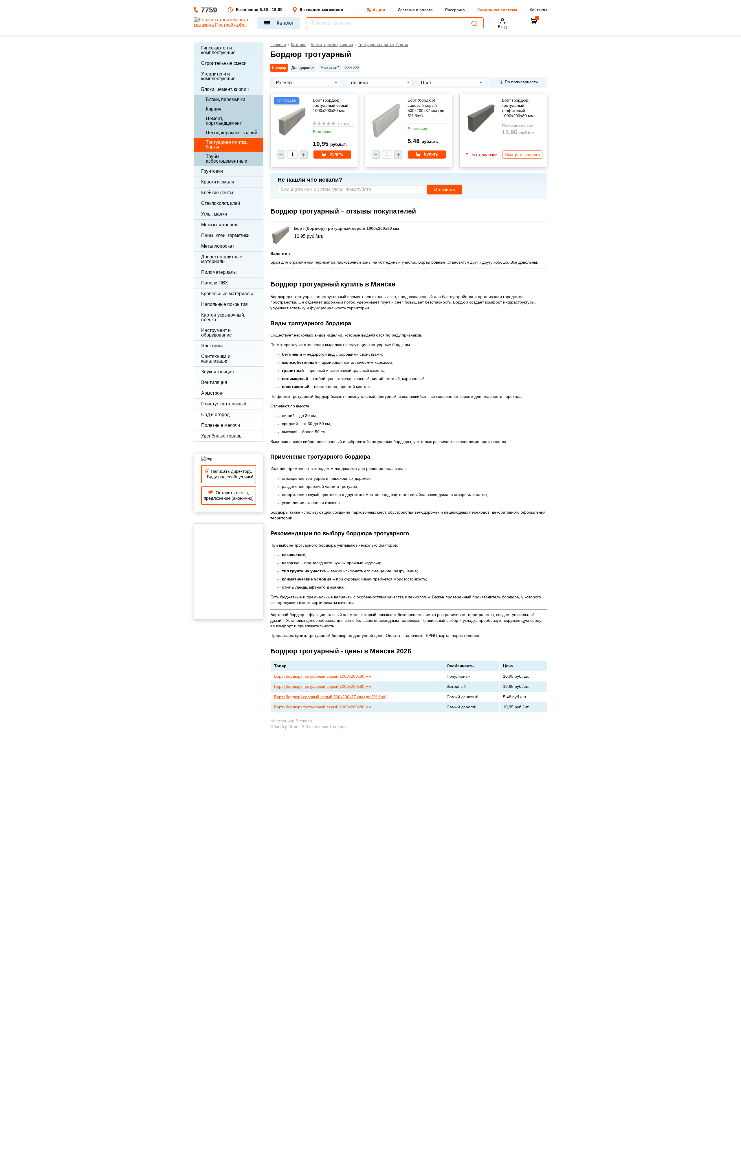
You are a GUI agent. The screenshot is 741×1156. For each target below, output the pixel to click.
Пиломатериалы (219, 272)
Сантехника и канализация (215, 358)
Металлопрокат (217, 246)
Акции (379, 10)
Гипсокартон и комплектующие (218, 50)
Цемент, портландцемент (224, 121)
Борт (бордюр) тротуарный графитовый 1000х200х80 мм (518, 108)
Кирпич (213, 108)
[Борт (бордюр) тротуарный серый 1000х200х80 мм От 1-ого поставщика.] (291, 122)
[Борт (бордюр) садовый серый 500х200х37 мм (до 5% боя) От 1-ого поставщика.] (386, 121)
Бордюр (279, 67)
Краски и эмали (217, 181)
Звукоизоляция (217, 371)
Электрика (212, 345)
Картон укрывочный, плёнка (223, 317)
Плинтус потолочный (223, 403)
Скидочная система (497, 10)
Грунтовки (212, 171)
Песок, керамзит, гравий (231, 132)
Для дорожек (302, 67)
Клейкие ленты (217, 192)
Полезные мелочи (220, 425)
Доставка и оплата (415, 10)
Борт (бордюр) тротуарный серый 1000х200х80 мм (330, 105)
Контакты (538, 10)
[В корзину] (534, 21)
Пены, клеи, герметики (225, 235)
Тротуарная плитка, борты (227, 144)
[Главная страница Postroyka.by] (223, 23)
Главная (278, 45)
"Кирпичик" (329, 67)
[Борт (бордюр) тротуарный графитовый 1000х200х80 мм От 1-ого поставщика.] (480, 119)
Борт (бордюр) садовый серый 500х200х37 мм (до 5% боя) (426, 108)
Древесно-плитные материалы (221, 259)
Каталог (285, 23)
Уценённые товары (222, 435)
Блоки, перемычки (225, 99)
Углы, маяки (214, 214)
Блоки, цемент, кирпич (225, 89)
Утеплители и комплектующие (218, 76)
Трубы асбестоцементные (226, 158)
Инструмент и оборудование (216, 332)
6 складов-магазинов (321, 9)
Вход (502, 27)
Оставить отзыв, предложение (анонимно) (229, 495)
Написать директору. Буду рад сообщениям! (229, 474)
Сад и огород (215, 414)
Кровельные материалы (227, 293)
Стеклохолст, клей (220, 203)
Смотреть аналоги (522, 154)
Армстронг (212, 393)
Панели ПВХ (214, 282)
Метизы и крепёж (219, 224)
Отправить (444, 189)
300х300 (351, 67)
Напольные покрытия (224, 304)
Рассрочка (455, 10)
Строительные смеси (224, 63)
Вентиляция (214, 382)
